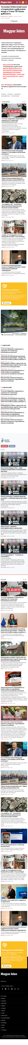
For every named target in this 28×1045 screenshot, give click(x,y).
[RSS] (18, 989)
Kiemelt (3, 998)
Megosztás (14, 21)
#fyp (20, 70)
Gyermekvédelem (6, 1017)
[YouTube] (5, 989)
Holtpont (4, 1008)
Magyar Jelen (4, 16)
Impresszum (3, 981)
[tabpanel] (14, 511)
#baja (10, 68)
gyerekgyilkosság (5, 95)
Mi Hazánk (3, 94)
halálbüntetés (17, 94)
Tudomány (4, 1030)
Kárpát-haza (4, 1015)
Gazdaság (4, 1022)
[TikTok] (15, 989)
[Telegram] (12, 989)
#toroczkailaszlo (14, 70)
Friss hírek (4, 996)
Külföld (3, 1010)
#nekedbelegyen (8, 72)
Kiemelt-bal (10, 94)
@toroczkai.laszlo (8, 64)
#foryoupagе (17, 72)
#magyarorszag (16, 68)
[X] (9, 989)
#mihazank (6, 74)
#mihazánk (12, 74)
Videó (3, 1013)
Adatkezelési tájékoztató (15, 1036)
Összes (23, 101)
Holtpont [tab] (12, 446)
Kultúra (3, 1025)
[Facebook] (2, 989)
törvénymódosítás (15, 95)
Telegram (9, 84)
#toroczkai (6, 70)
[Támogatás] (23, 2)
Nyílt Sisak (4, 1003)
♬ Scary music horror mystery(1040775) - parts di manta (13, 76)
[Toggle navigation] (26, 2)
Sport (3, 1027)
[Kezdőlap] (6, 2)
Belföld (11, 16)
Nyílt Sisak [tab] (4, 446)
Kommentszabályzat (6, 1036)
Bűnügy (3, 1020)
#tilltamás (6, 68)
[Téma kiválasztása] (17, 2)
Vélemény (4, 1000)
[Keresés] (20, 2)
